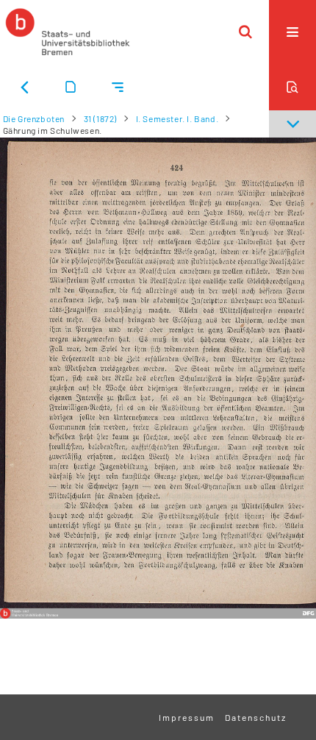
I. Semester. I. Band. (177, 118)
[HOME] (67, 31)
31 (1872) (100, 118)
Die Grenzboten (34, 118)
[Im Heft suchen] (292, 86)
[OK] (245, 31)
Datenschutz (256, 717)
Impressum (187, 717)
